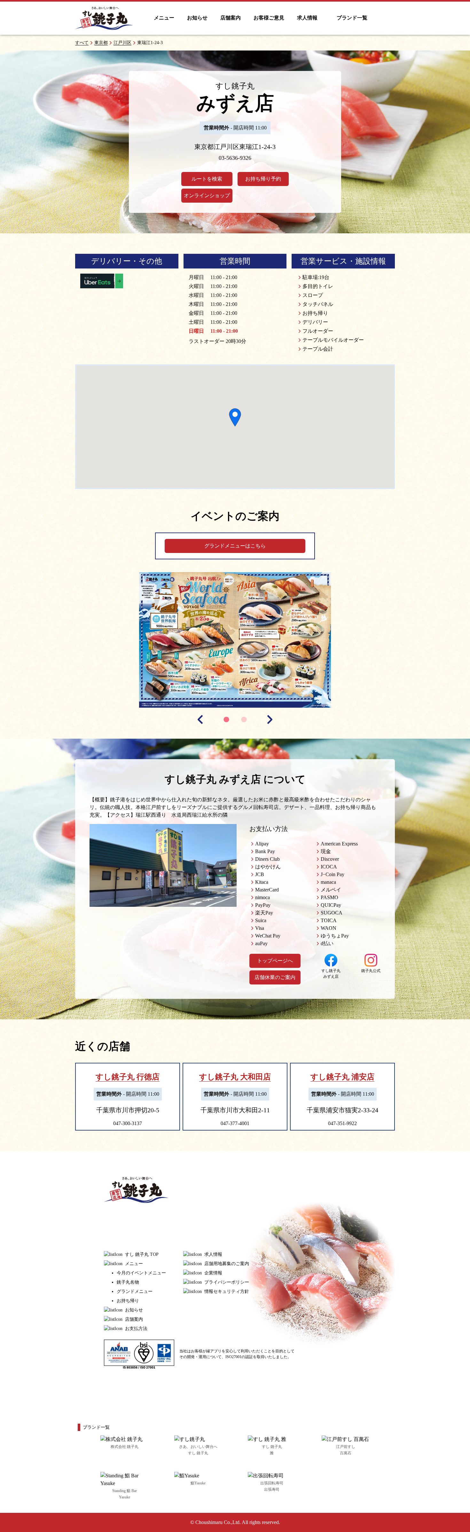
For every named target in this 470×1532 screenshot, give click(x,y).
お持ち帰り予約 (263, 179)
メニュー (164, 17)
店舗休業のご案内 (275, 977)
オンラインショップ (207, 195)
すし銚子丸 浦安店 (342, 1077)
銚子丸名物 (128, 1282)
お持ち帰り (128, 1300)
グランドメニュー (135, 1291)
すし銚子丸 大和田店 (235, 1077)
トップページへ (275, 960)
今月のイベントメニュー (141, 1273)
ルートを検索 (207, 179)
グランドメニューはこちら (235, 545)
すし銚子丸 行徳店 (128, 1077)
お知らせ (197, 17)
